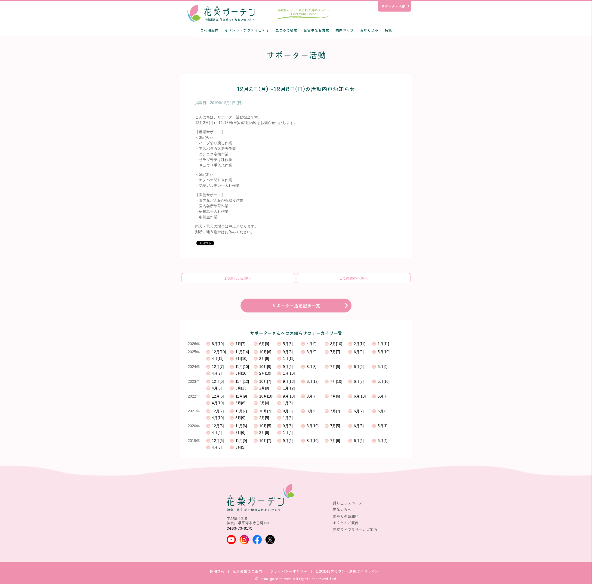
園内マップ (344, 30)
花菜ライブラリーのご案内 (355, 529)
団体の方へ (342, 509)
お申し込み (369, 30)
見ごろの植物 (286, 30)
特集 (388, 30)
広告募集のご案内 (247, 571)
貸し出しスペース (347, 503)
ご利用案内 (209, 30)
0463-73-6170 (240, 528)
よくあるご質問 (346, 522)
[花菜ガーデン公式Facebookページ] (257, 539)
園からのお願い (346, 516)
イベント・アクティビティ (247, 30)
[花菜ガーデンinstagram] (244, 539)
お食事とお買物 (316, 30)
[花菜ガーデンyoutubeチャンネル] (231, 539)
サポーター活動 (393, 6)
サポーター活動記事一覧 (296, 305)
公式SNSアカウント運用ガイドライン (347, 571)
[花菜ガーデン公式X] (270, 539)
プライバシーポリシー (288, 571)
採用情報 (217, 571)
